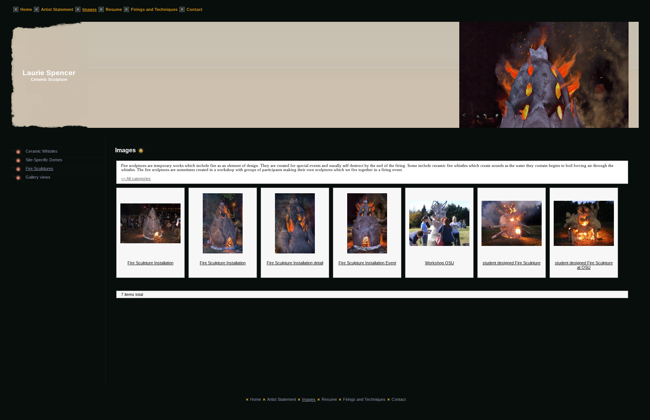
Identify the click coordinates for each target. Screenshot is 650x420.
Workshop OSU (439, 263)
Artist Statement (57, 9)
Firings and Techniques (154, 9)
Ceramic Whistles (42, 151)
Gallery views (38, 177)
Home (26, 9)
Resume (114, 9)
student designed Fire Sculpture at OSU (584, 265)
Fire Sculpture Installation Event (367, 263)
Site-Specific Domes (44, 160)
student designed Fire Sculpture (512, 263)
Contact (194, 9)
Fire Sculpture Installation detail (295, 263)
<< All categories (136, 178)
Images (89, 9)
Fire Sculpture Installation (150, 263)
